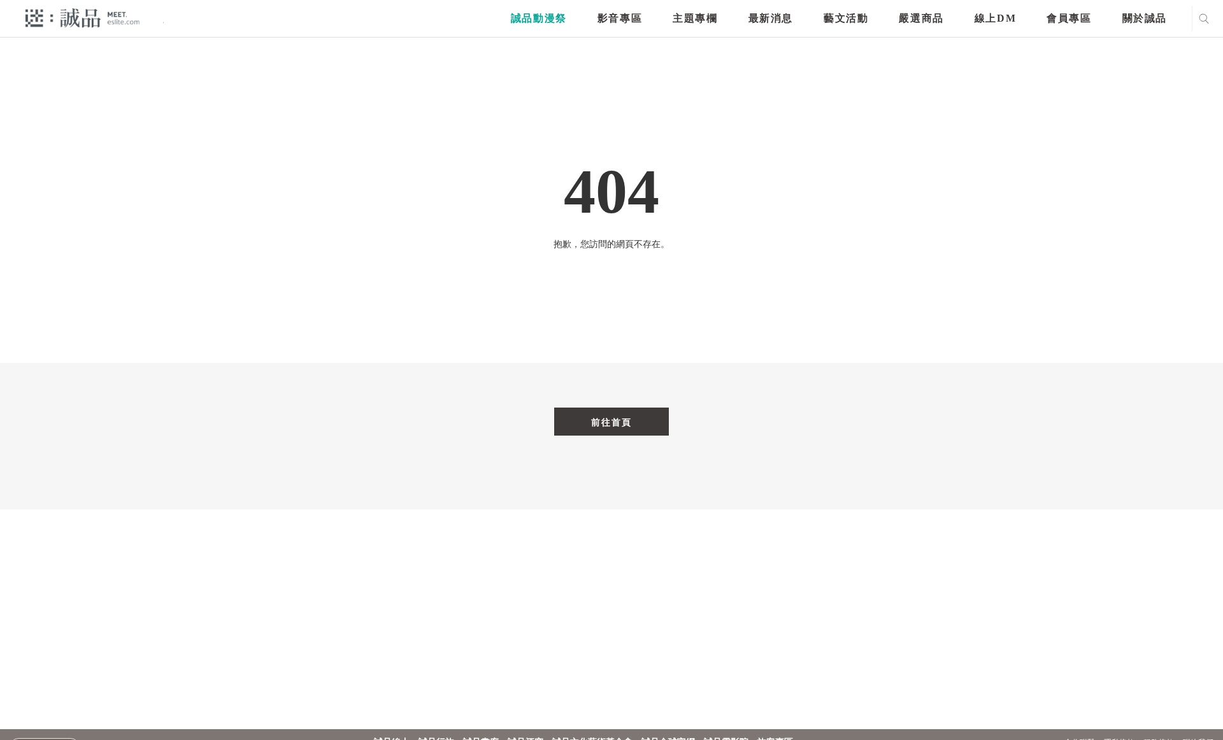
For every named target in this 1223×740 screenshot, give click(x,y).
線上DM (995, 18)
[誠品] (82, 17)
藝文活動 (846, 18)
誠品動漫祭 (539, 18)
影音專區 (619, 18)
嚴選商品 (921, 18)
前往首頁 (611, 422)
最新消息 (770, 18)
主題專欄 (695, 18)
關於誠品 (1144, 18)
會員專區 (1069, 18)
